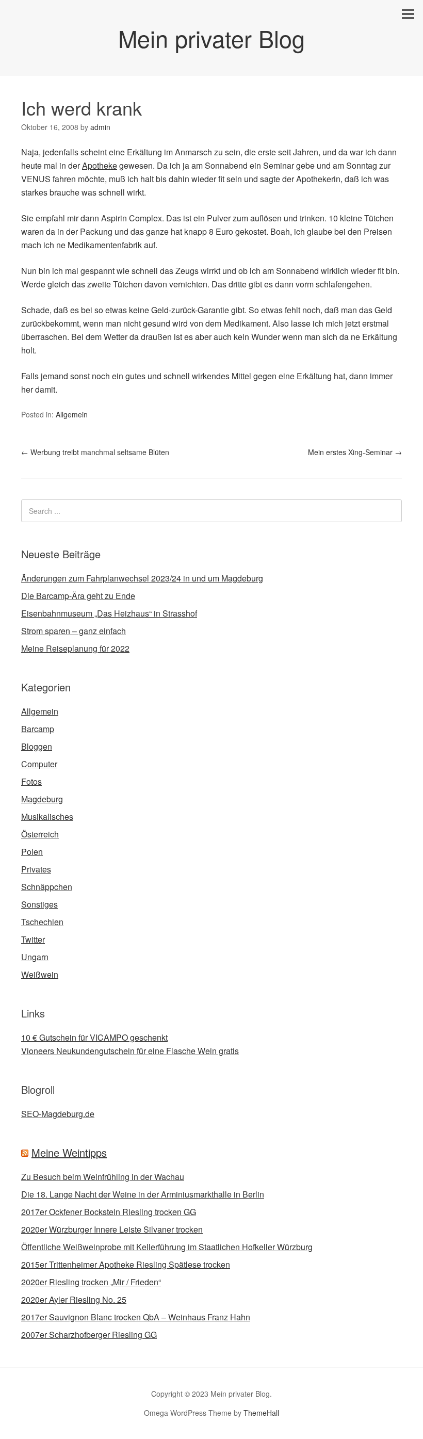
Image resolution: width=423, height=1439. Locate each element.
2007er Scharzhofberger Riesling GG (89, 1334)
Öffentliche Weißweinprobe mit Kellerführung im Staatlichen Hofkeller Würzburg (167, 1247)
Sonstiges (39, 904)
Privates (36, 869)
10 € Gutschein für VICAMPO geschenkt (94, 1037)
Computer (39, 764)
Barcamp (37, 729)
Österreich (40, 834)
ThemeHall (261, 1413)
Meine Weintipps (69, 1152)
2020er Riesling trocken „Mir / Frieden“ (91, 1282)
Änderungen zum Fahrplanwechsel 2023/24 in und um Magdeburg (142, 578)
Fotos (31, 781)
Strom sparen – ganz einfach (73, 631)
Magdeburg (42, 799)
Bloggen (36, 746)
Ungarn (34, 957)
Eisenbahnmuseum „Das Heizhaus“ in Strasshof (109, 613)
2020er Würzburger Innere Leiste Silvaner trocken (112, 1229)
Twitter (33, 939)
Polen (32, 852)
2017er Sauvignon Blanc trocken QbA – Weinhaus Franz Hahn (135, 1317)
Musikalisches (47, 816)
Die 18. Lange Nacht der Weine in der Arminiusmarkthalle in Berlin (142, 1194)
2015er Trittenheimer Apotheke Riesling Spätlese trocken (125, 1264)
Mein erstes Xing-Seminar (355, 452)
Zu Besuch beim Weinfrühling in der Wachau (102, 1177)
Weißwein (39, 974)
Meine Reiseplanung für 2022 (75, 648)
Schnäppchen (46, 887)
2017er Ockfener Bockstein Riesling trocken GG (108, 1212)
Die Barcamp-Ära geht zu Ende (78, 596)
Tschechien (42, 922)
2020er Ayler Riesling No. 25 (73, 1299)
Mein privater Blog (211, 38)
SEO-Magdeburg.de (57, 1114)
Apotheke (99, 165)
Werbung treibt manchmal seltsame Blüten (95, 452)
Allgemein (72, 414)
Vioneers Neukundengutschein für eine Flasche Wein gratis (130, 1051)
